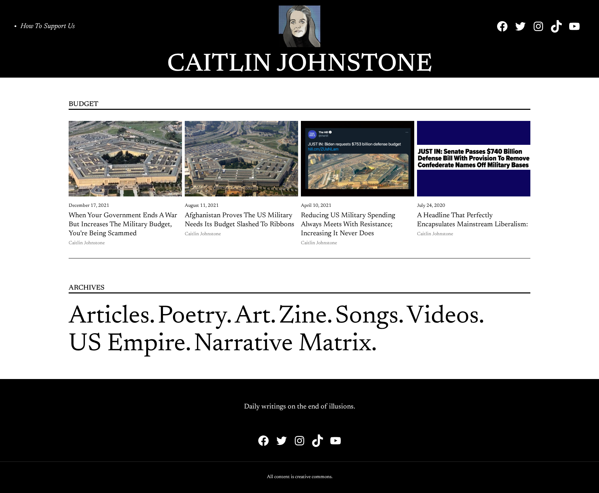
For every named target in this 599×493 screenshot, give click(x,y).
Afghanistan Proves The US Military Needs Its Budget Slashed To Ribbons (239, 220)
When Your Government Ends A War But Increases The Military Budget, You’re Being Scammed (123, 224)
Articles (109, 316)
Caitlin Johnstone (299, 64)
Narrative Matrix (282, 344)
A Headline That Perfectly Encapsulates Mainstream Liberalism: (472, 220)
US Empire (127, 344)
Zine (303, 316)
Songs (366, 316)
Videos (443, 316)
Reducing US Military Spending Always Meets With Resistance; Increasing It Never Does (348, 224)
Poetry (192, 316)
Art (252, 316)
